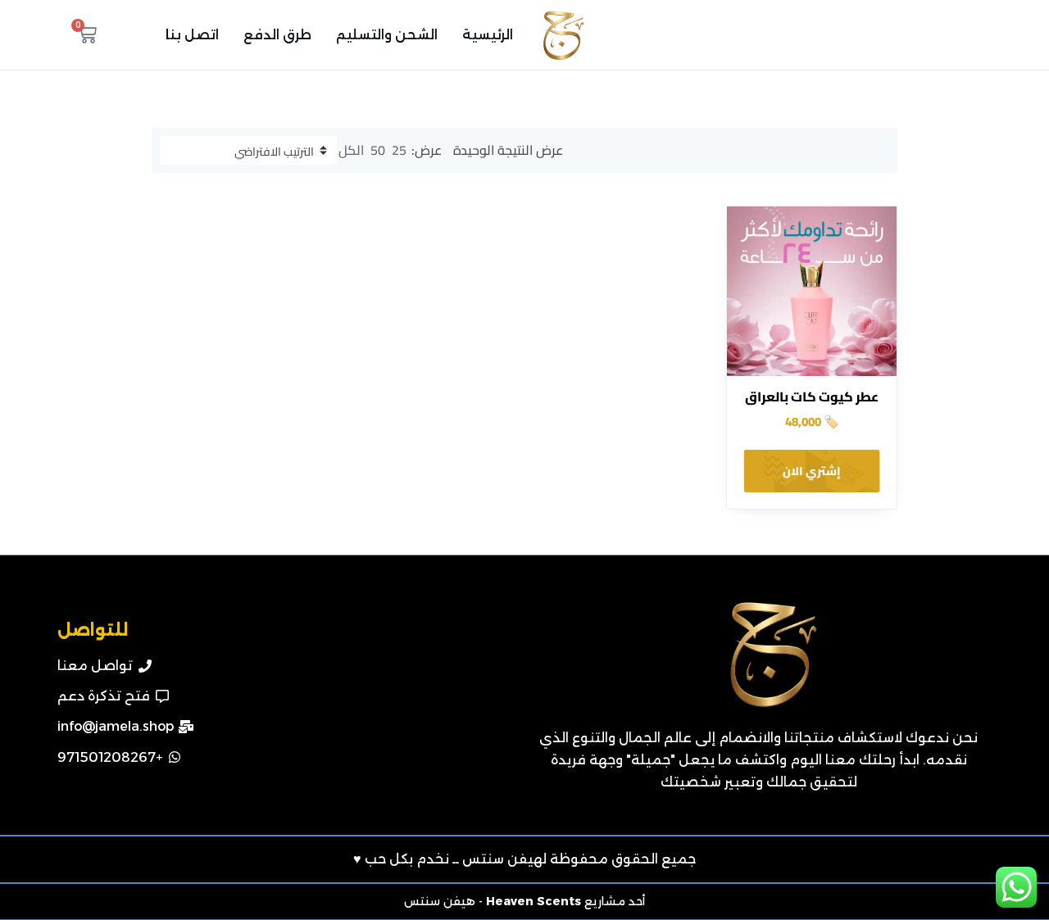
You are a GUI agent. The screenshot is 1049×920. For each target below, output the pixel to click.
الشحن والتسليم (387, 35)
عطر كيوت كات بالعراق (812, 396)
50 (377, 150)
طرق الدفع (277, 35)
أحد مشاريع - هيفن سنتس (524, 901)
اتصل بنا (192, 35)
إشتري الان (812, 471)
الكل (351, 150)
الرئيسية (487, 35)
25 (399, 150)
